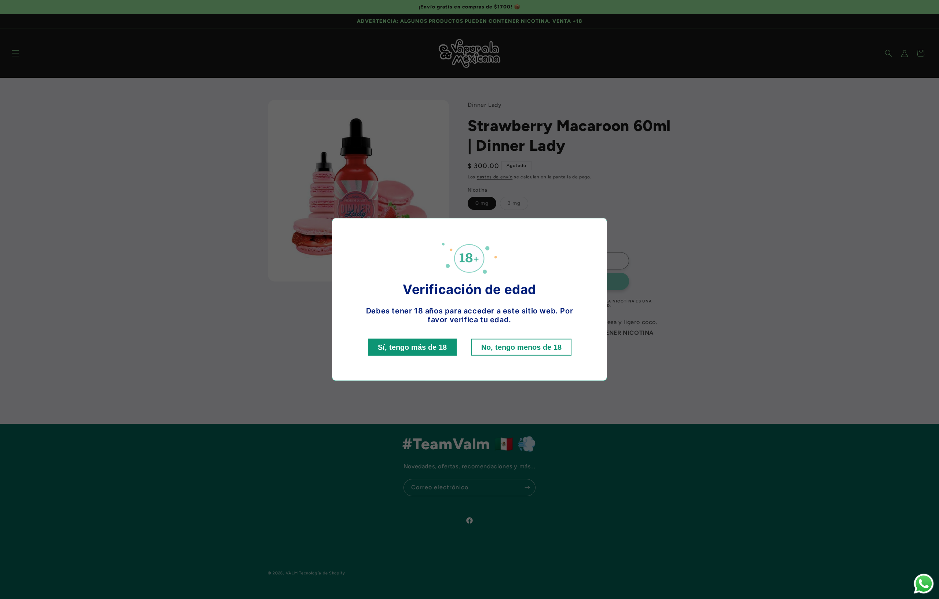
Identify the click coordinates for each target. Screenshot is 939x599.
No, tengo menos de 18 (521, 347)
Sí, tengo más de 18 (412, 347)
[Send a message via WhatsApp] (923, 583)
